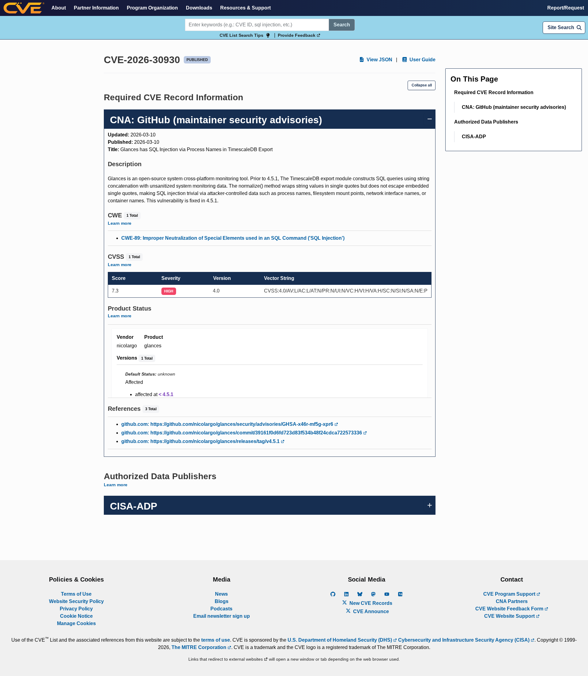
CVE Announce (370, 611)
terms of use (215, 640)
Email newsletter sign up (221, 616)
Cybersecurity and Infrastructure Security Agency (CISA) (464, 640)
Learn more (119, 223)
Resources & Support (245, 7)
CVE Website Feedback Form (510, 608)
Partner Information (96, 7)
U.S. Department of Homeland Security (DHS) (340, 640)
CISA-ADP (474, 136)
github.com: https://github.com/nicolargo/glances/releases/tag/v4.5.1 (201, 441)
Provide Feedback (297, 35)
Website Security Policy (76, 601)
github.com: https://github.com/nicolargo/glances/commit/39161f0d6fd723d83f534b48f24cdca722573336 (242, 432)
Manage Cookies (76, 623)
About (58, 7)
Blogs (221, 601)
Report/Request (565, 7)
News (221, 594)
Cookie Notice (76, 616)
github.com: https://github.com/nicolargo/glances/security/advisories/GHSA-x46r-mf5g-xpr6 (227, 424)
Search (342, 24)
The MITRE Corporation (200, 647)
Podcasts (221, 608)
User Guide (421, 59)
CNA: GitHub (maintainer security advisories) (514, 107)
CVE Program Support (510, 594)
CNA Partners (512, 601)
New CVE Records (370, 603)
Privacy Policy (76, 608)
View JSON (378, 59)
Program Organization (152, 7)
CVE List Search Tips (241, 35)
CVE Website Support (510, 616)
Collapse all (422, 85)
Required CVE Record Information (493, 92)
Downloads (199, 7)
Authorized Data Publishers (486, 121)
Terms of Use (76, 594)
